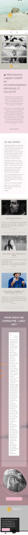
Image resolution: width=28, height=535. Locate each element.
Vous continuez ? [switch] (14, 129)
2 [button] (25, 33)
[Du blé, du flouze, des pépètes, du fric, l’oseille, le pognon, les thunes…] (14, 280)
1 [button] (24, 33)
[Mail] (5, 533)
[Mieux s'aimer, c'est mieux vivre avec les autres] (14, 243)
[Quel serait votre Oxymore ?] (14, 207)
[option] (14, 15)
